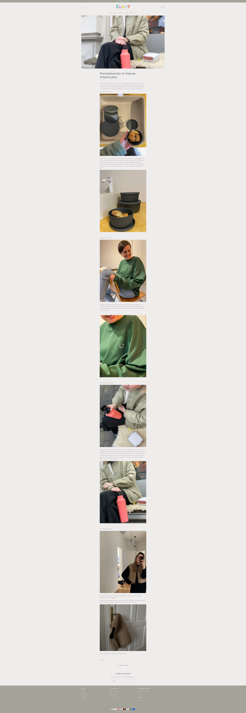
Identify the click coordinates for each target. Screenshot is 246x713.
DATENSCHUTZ (84, 696)
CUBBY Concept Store (120, 711)
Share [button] (102, 660)
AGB (82, 700)
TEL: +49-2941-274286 (114, 698)
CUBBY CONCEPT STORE (115, 691)
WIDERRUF (83, 698)
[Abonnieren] (133, 680)
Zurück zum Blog (123, 665)
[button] (82, 7)
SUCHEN (83, 691)
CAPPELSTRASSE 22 (114, 694)
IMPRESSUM (84, 694)
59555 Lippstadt (113, 696)
